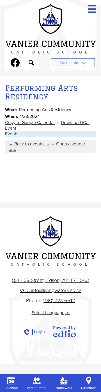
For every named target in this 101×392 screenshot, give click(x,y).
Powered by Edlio (64, 331)
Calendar (11, 388)
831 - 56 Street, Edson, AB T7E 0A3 (50, 280)
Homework (64, 388)
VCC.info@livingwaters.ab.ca (50, 290)
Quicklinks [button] (69, 63)
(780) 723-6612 (59, 300)
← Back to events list (29, 144)
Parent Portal (36, 388)
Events (11, 134)
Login (34, 332)
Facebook (15, 62)
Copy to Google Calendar (30, 122)
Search (31, 63)
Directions (89, 388)
